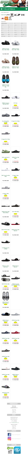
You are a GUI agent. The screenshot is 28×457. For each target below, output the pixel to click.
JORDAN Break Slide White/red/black (5, 212)
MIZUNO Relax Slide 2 (6, 229)
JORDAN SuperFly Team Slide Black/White (15, 285)
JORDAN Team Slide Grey (15, 321)
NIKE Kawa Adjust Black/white (5, 266)
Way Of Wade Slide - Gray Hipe (5, 122)
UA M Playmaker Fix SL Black (5, 248)
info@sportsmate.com (15, 422)
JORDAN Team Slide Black (5, 357)
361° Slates (15, 103)
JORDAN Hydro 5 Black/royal (5, 321)
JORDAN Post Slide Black (15, 158)
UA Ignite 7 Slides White (6, 194)
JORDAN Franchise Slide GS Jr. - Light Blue (5, 85)
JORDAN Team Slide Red (15, 339)
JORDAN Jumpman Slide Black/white (5, 104)
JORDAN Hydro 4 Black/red (15, 266)
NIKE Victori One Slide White (5, 176)
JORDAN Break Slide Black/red (15, 230)
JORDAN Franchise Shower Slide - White (15, 49)
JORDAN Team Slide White (5, 375)
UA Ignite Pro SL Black (15, 121)
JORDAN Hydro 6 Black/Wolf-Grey (5, 303)
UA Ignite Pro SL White (5, 139)
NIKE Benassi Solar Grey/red (5, 393)
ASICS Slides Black (15, 211)
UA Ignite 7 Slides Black (15, 176)
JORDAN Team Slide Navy (5, 339)
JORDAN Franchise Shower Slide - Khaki (5, 67)
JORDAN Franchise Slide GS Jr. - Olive (15, 67)
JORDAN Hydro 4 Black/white (15, 375)
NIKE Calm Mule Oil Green (5, 158)
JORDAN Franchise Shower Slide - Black (5, 49)
